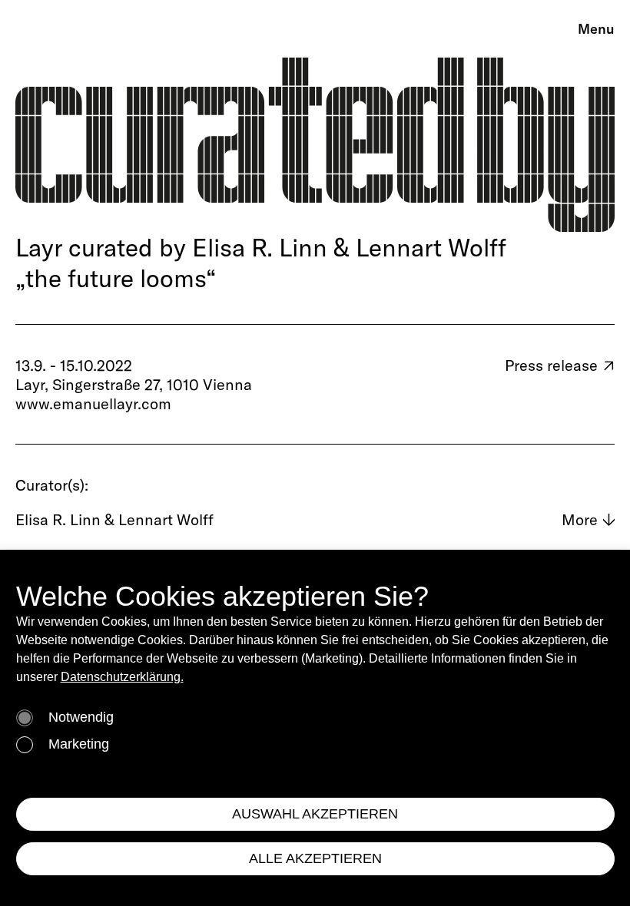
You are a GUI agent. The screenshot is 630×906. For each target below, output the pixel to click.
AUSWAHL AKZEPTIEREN (315, 814)
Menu (596, 29)
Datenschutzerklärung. (122, 676)
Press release (560, 365)
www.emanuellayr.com (93, 403)
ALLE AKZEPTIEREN (315, 858)
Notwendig (81, 717)
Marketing (78, 744)
